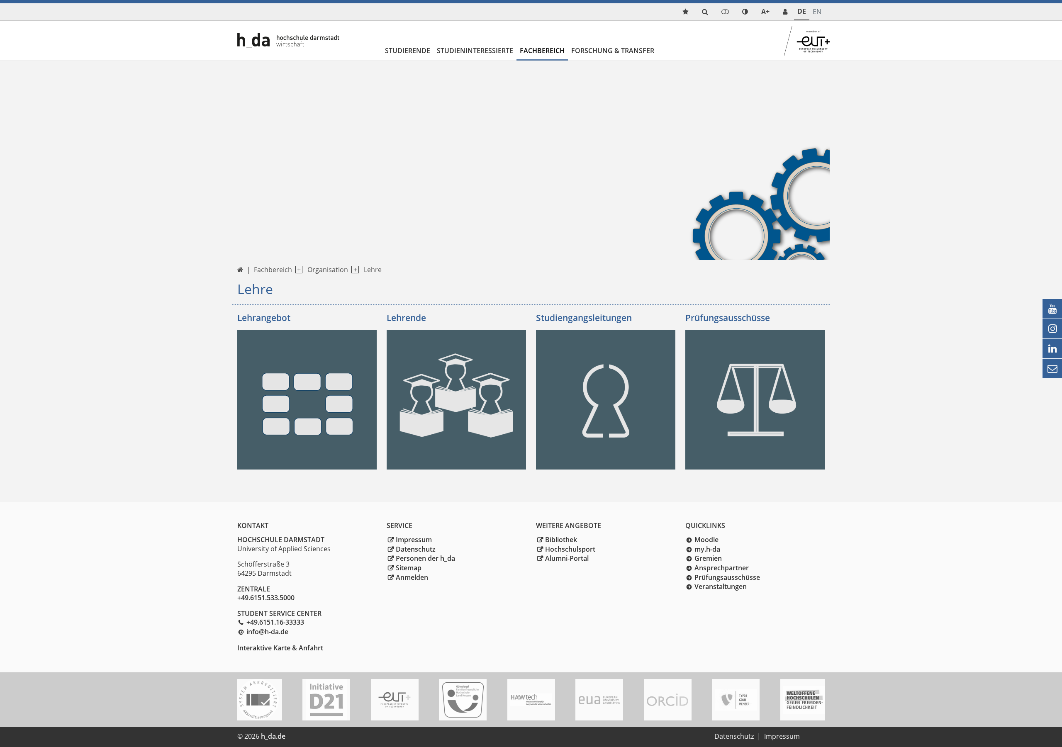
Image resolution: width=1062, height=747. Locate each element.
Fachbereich (542, 50)
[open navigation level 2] (353, 270)
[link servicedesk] (785, 12)
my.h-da (707, 549)
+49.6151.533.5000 (266, 597)
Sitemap (408, 567)
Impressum (414, 539)
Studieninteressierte (475, 50)
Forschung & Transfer (612, 50)
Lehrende (406, 318)
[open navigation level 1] (297, 270)
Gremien (708, 558)
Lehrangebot (263, 318)
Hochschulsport (570, 549)
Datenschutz (416, 549)
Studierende (407, 50)
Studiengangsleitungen (584, 318)
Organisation (327, 269)
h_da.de (273, 736)
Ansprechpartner (721, 567)
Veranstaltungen (720, 586)
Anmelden (412, 577)
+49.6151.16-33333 (275, 622)
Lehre (373, 269)
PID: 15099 (307, 736)
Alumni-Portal (567, 558)
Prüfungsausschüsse (727, 318)
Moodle (706, 539)
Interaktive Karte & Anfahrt (280, 647)
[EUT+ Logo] (394, 700)
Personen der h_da (425, 558)
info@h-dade (267, 631)
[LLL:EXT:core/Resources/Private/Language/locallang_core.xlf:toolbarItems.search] (705, 12)
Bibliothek (561, 539)
